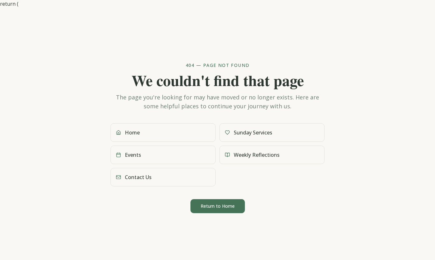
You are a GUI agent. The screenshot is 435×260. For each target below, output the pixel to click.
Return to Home (218, 206)
